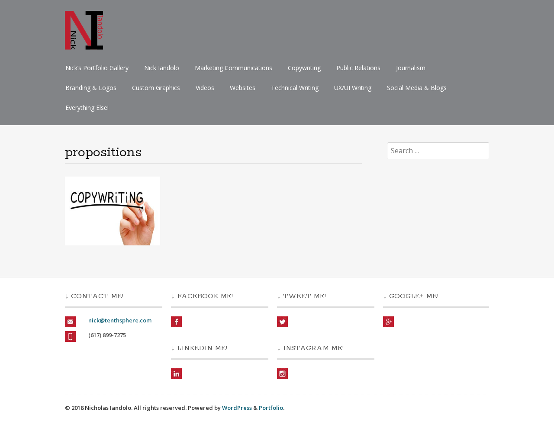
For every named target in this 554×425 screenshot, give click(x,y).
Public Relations (358, 68)
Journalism (410, 68)
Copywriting (304, 68)
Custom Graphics (156, 88)
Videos (205, 88)
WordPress (237, 408)
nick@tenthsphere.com (119, 320)
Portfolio (271, 408)
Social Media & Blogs (417, 88)
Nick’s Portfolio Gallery (97, 68)
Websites (242, 88)
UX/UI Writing (352, 88)
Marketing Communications (233, 68)
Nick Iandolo (161, 68)
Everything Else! (87, 107)
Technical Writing (295, 88)
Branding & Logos (90, 88)
